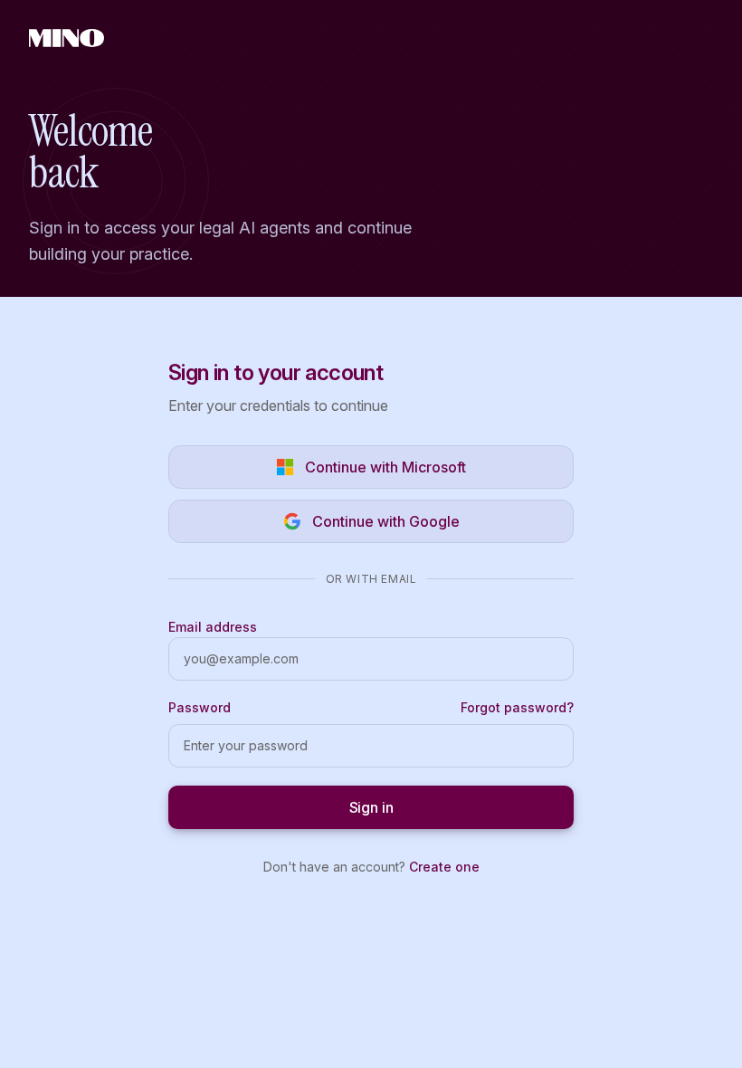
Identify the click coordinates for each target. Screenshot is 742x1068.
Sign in (371, 807)
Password (199, 707)
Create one (444, 866)
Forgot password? (517, 707)
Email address (212, 626)
